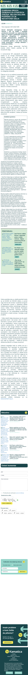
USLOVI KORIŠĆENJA (13, 660)
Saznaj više (18, 672)
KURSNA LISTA (23, 6)
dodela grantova (7, 513)
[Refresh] (17, 500)
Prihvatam (9, 672)
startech (5, 510)
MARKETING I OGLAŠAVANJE (13, 656)
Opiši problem (8, 642)
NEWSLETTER (14, 655)
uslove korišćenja (20, 493)
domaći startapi (19, 513)
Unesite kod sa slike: (6, 495)
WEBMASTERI (14, 659)
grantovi (13, 510)
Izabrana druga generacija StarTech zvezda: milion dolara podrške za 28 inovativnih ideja (13, 14)
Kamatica (9, 23)
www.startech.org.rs (7, 399)
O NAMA (13, 654)
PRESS (13, 657)
